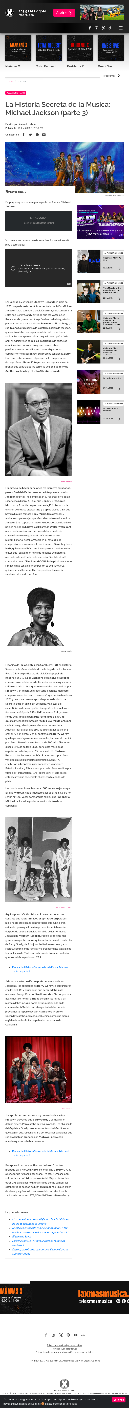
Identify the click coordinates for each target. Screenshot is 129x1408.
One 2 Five (105, 66)
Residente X (75, 66)
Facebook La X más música (90, 28)
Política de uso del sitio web (64, 1349)
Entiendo (119, 1399)
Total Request (46, 66)
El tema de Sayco (21, 1236)
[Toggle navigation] (121, 28)
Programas (109, 75)
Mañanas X (12, 66)
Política (72, 1403)
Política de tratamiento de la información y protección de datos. (65, 1352)
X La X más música (103, 28)
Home (11, 81)
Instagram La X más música (97, 28)
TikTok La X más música (110, 28)
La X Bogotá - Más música (9, 13)
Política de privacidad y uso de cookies (64, 1345)
